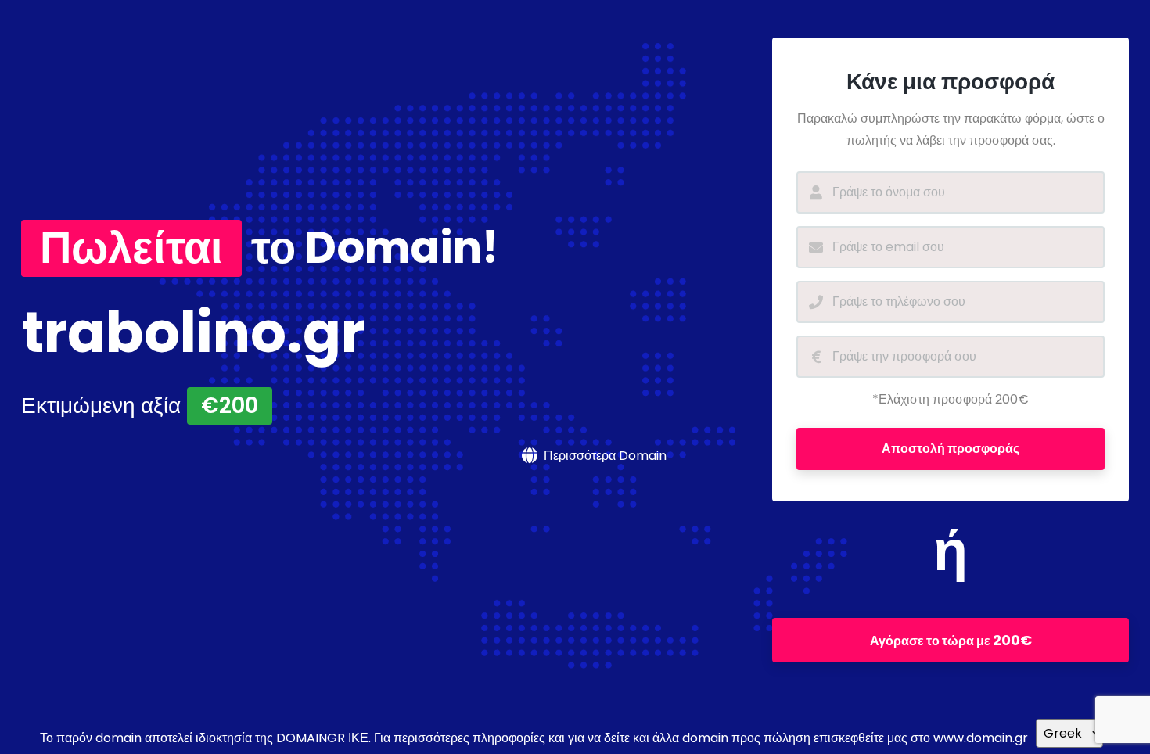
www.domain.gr (980, 738)
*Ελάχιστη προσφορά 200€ (950, 399)
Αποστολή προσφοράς (950, 449)
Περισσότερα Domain (605, 456)
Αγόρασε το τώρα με (951, 640)
